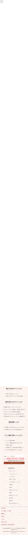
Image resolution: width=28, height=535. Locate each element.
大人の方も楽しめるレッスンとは (14, 449)
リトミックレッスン (13, 473)
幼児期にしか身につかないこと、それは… (15, 427)
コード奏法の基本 (10, 440)
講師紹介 (3, 513)
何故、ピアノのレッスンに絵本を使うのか (14, 414)
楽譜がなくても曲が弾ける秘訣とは (14, 447)
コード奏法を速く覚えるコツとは (14, 442)
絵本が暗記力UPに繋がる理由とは (8, 524)
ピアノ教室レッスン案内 (6, 510)
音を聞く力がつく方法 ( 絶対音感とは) (14, 429)
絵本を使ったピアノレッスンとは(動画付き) (14, 416)
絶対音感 (11, 498)
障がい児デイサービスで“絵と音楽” (15, 396)
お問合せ (3, 516)
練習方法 (11, 500)
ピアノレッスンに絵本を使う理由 (12, 411)
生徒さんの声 (3, 521)
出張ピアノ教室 (12, 479)
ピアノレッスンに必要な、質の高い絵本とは (14, 409)
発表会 (10, 492)
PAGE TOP (25, 517)
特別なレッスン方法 (13, 490)
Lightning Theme (16, 531)
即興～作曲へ (9, 445)
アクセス (3, 519)
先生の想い (3, 508)
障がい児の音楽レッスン (14, 503)
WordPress (9, 531)
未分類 (10, 487)
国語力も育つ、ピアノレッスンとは (12, 407)
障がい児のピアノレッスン (13, 393)
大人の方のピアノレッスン (14, 481)
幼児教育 (11, 484)
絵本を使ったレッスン (13, 495)
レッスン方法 (11, 476)
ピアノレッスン (12, 471)
